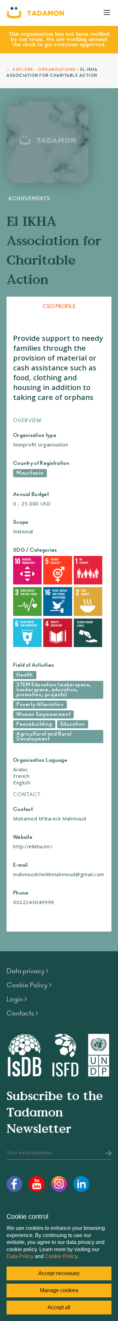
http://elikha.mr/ (32, 846)
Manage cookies (59, 1290)
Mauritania (30, 473)
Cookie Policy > (29, 985)
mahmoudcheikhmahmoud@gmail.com (58, 874)
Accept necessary (59, 1273)
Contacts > (22, 1013)
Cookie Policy (61, 1256)
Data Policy (20, 1256)
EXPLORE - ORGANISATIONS (44, 69)
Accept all (59, 1307)
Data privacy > (28, 971)
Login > (17, 999)
